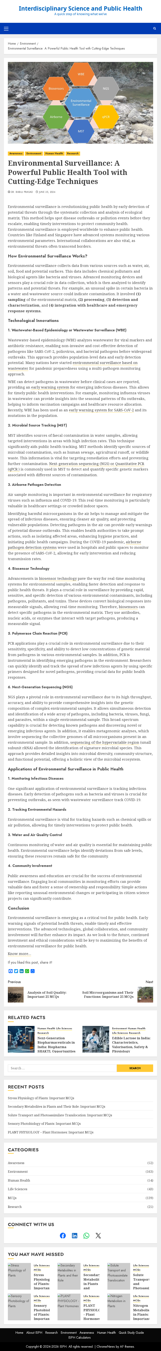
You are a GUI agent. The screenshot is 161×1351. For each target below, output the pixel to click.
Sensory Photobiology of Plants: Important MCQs (44, 1123)
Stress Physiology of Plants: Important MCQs (41, 1098)
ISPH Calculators (79, 1337)
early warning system (50, 387)
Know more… (19, 953)
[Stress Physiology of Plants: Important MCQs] (19, 1276)
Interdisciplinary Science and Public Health (80, 9)
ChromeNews (106, 1346)
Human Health (54, 153)
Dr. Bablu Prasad (22, 192)
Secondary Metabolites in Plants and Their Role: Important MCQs (56, 1106)
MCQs (12, 1198)
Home (19, 1332)
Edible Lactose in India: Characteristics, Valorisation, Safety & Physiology (131, 1044)
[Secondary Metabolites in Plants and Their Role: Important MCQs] (69, 1276)
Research (73, 153)
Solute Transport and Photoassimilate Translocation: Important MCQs (60, 1115)
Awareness (15, 153)
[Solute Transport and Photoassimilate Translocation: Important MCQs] (118, 1276)
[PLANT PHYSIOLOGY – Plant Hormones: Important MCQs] (69, 1307)
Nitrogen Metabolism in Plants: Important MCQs (142, 1314)
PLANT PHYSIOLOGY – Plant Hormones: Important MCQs (50, 1132)
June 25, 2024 (47, 192)
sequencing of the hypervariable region (104, 742)
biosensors (128, 606)
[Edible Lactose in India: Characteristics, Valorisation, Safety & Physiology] (95, 1039)
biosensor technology (58, 578)
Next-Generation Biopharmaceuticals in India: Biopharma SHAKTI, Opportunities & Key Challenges (56, 1047)
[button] (6, 28)
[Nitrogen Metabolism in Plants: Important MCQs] (118, 1307)
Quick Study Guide (131, 1332)
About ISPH (34, 1332)
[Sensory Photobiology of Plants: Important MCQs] (19, 1307)
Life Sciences (64, 1028)
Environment (34, 153)
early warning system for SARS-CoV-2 (101, 410)
